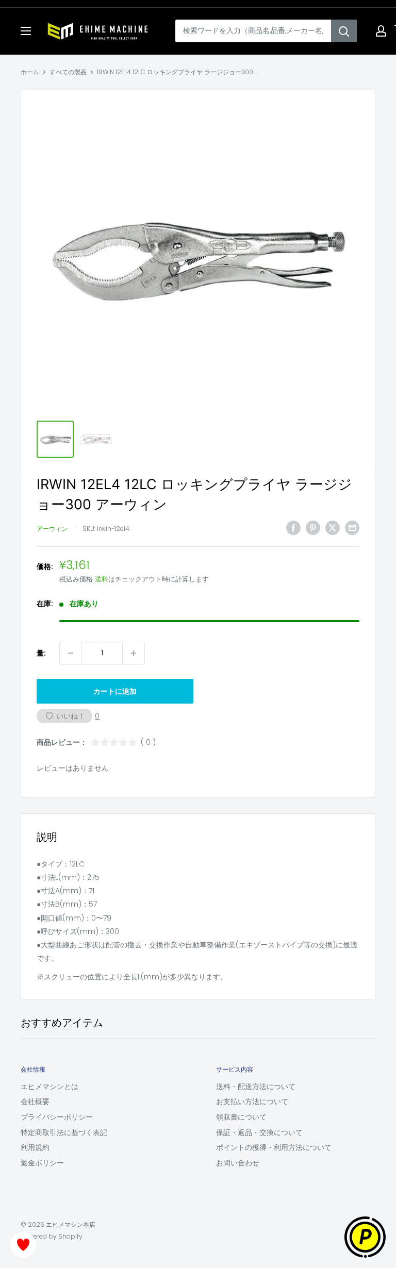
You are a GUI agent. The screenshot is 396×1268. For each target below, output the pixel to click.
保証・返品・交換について (259, 1132)
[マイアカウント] (381, 31)
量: (41, 653)
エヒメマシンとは (49, 1086)
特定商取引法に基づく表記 (64, 1132)
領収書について (241, 1117)
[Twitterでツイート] (332, 527)
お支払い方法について (252, 1101)
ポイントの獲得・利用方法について (274, 1147)
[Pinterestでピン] (313, 527)
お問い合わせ (237, 1163)
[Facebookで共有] (293, 527)
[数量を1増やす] (133, 653)
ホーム (30, 72)
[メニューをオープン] (26, 31)
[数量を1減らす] (70, 653)
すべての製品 (68, 72)
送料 (101, 579)
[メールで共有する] (352, 527)
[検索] (344, 31)
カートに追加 (115, 691)
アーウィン (52, 528)
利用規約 (35, 1147)
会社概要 (35, 1101)
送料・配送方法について (255, 1086)
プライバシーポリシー (57, 1117)
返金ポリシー (42, 1163)
